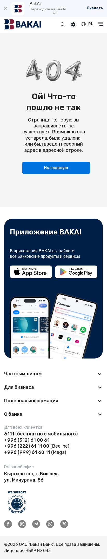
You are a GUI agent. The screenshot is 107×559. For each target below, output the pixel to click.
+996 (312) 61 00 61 (27, 440)
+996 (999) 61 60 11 (27, 452)
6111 (9, 434)
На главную (56, 167)
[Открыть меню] (100, 24)
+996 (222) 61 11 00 (26, 446)
